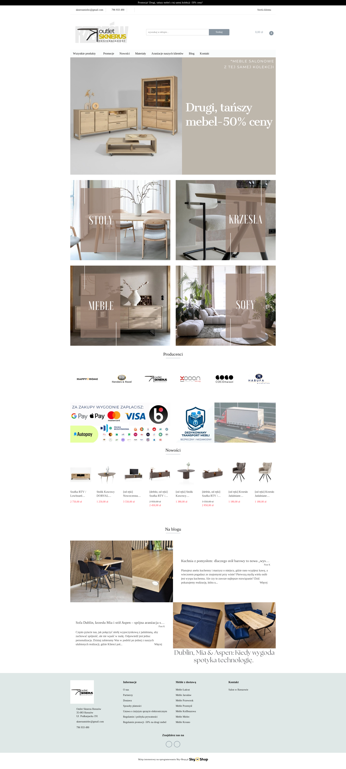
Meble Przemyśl (184, 706)
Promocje (108, 53)
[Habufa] (224, 379)
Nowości (124, 53)
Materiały (140, 53)
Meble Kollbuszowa (186, 711)
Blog (191, 53)
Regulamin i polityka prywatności (140, 716)
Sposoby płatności (132, 706)
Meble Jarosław (183, 695)
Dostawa (127, 700)
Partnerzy (128, 695)
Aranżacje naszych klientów (167, 53)
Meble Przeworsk (184, 700)
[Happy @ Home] (258, 379)
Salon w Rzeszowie (238, 689)
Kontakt (205, 53)
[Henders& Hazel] (87, 379)
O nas (126, 689)
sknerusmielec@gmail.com (90, 721)
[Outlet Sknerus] (122, 379)
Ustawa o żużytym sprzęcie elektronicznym (145, 711)
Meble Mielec (183, 716)
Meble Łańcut (183, 689)
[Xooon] (156, 379)
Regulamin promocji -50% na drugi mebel (144, 722)
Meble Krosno (183, 722)
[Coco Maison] (190, 379)
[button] (130, 682)
